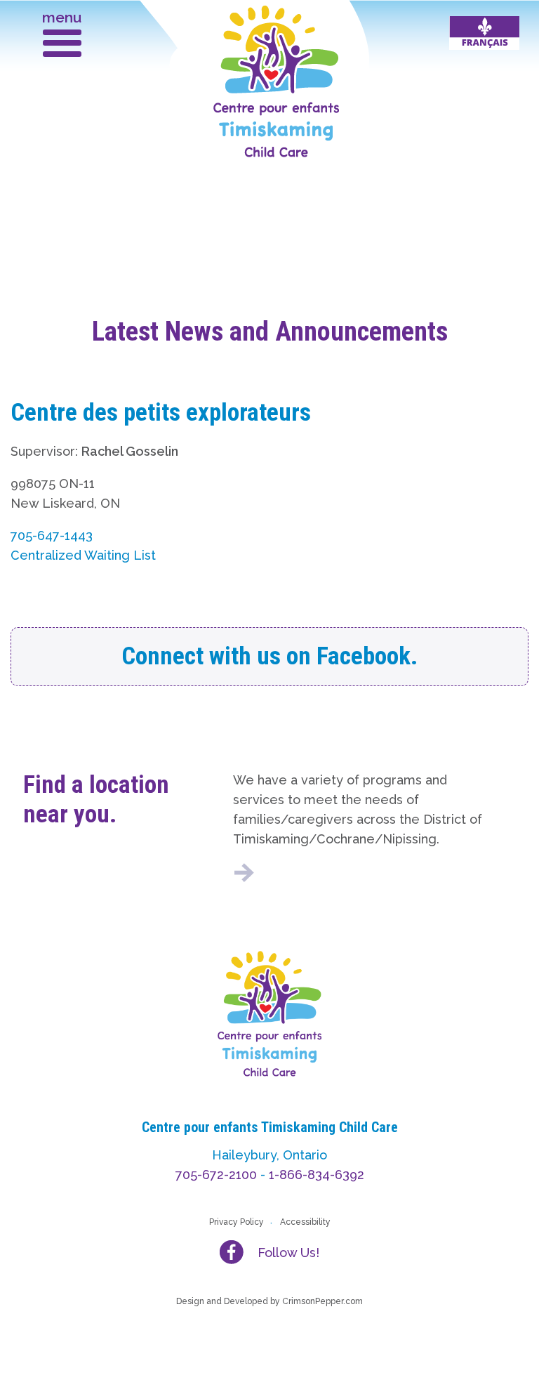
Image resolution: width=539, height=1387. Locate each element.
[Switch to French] (484, 33)
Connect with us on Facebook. (269, 656)
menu (61, 17)
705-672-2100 (216, 1174)
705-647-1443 (52, 535)
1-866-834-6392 (316, 1174)
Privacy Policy (236, 1222)
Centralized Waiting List (83, 555)
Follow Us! (288, 1252)
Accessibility (305, 1222)
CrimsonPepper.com (322, 1301)
